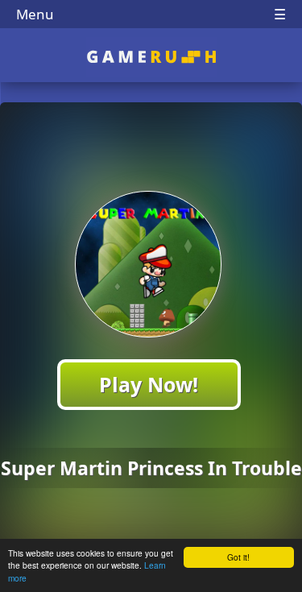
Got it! (238, 557)
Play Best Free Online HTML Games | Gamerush (151, 57)
